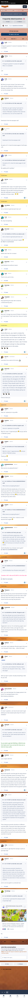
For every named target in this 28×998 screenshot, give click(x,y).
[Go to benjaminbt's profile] (2, 608)
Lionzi (6, 329)
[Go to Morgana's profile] (2, 477)
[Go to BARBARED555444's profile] (2, 465)
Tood (6, 217)
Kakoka (6, 179)
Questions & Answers (18, 25)
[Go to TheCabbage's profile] (2, 891)
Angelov (6, 408)
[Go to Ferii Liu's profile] (2, 357)
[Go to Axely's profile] (2, 43)
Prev (5, 38)
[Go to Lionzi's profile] (2, 330)
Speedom (7, 755)
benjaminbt (7, 607)
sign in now (8, 950)
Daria (6, 794)
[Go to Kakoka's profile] (2, 180)
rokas (6, 707)
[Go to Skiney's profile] (2, 56)
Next (23, 38)
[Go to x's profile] (2, 129)
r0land (6, 25)
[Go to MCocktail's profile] (2, 229)
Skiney (6, 56)
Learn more (2, 2)
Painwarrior (7, 769)
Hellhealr (7, 642)
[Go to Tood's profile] (2, 218)
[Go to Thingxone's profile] (2, 590)
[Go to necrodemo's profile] (2, 206)
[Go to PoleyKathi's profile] (2, 297)
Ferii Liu (6, 356)
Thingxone (7, 590)
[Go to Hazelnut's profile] (2, 421)
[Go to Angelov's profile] (2, 409)
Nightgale (7, 724)
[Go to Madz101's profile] (2, 859)
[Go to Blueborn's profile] (2, 99)
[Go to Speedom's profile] (2, 755)
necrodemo (7, 205)
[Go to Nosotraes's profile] (2, 262)
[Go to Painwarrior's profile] (2, 770)
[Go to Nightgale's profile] (2, 725)
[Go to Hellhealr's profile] (2, 643)
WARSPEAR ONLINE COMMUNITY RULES (13, 14)
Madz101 (7, 858)
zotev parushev (8, 688)
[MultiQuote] (2, 51)
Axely (6, 42)
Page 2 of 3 (13, 38)
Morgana (7, 476)
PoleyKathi (7, 297)
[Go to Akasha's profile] (2, 561)
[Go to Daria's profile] (2, 795)
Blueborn (7, 98)
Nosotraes (7, 261)
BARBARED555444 (9, 464)
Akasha (6, 560)
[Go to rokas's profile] (2, 708)
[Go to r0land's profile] (3, 25)
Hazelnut (7, 420)
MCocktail (7, 229)
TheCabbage (7, 891)
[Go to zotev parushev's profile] (2, 689)
